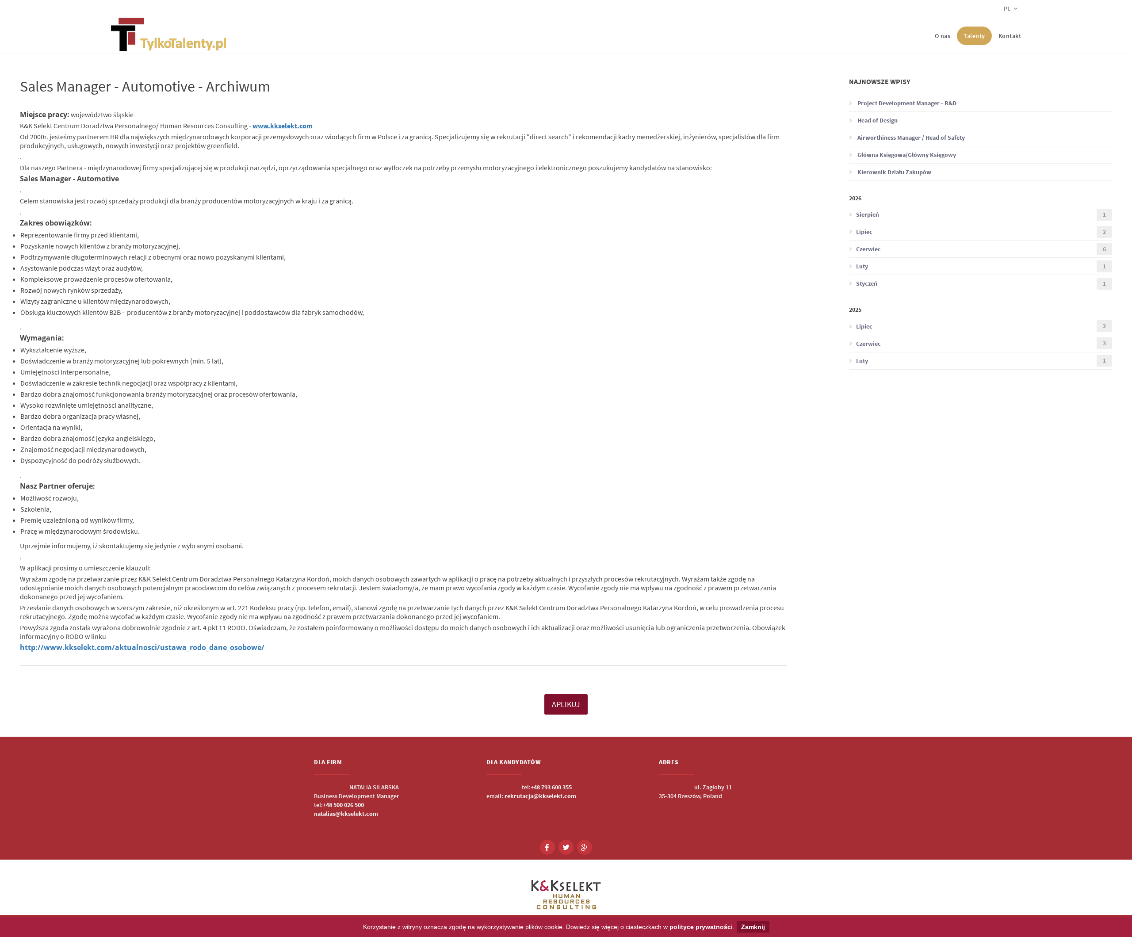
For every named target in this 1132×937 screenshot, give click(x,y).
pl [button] (1008, 8)
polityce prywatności (701, 926)
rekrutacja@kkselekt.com (540, 796)
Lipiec (981, 232)
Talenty (974, 36)
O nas (943, 36)
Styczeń (981, 283)
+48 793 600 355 (551, 787)
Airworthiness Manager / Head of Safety (910, 138)
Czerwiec (981, 249)
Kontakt (1009, 36)
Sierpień (981, 214)
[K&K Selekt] (168, 44)
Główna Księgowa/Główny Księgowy (906, 155)
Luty (981, 266)
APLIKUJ (566, 704)
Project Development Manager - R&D (906, 103)
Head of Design (877, 120)
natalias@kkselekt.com (346, 814)
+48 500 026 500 (343, 805)
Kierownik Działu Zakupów (893, 172)
